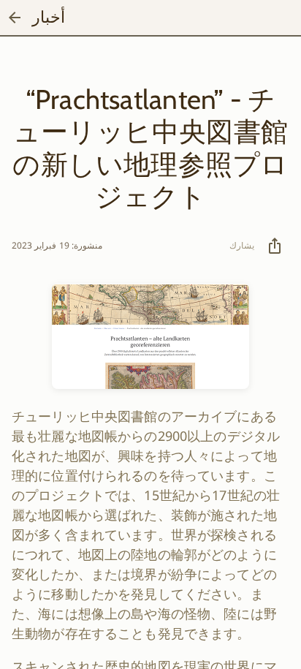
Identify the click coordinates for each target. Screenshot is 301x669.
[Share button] (274, 245)
